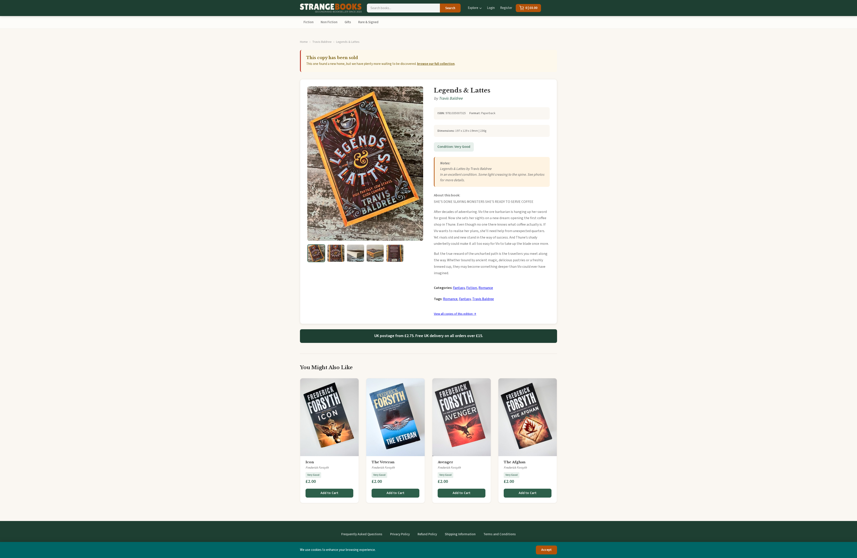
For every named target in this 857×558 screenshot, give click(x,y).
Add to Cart (329, 493)
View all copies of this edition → (455, 314)
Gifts (348, 22)
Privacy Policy (400, 534)
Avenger (445, 462)
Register (506, 8)
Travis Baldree (322, 42)
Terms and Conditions (499, 534)
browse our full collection (436, 64)
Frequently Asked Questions (361, 534)
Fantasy (459, 287)
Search (450, 8)
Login (491, 8)
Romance (485, 287)
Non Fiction (329, 22)
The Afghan (514, 462)
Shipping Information (460, 534)
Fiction (309, 22)
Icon (310, 462)
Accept (546, 550)
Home (304, 42)
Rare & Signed (368, 22)
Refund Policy (427, 534)
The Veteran (383, 462)
